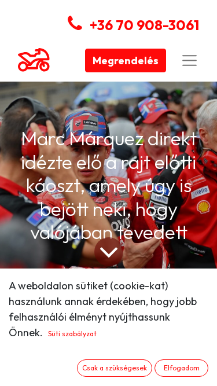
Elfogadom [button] (182, 367)
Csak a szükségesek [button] (114, 367)
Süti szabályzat (72, 333)
